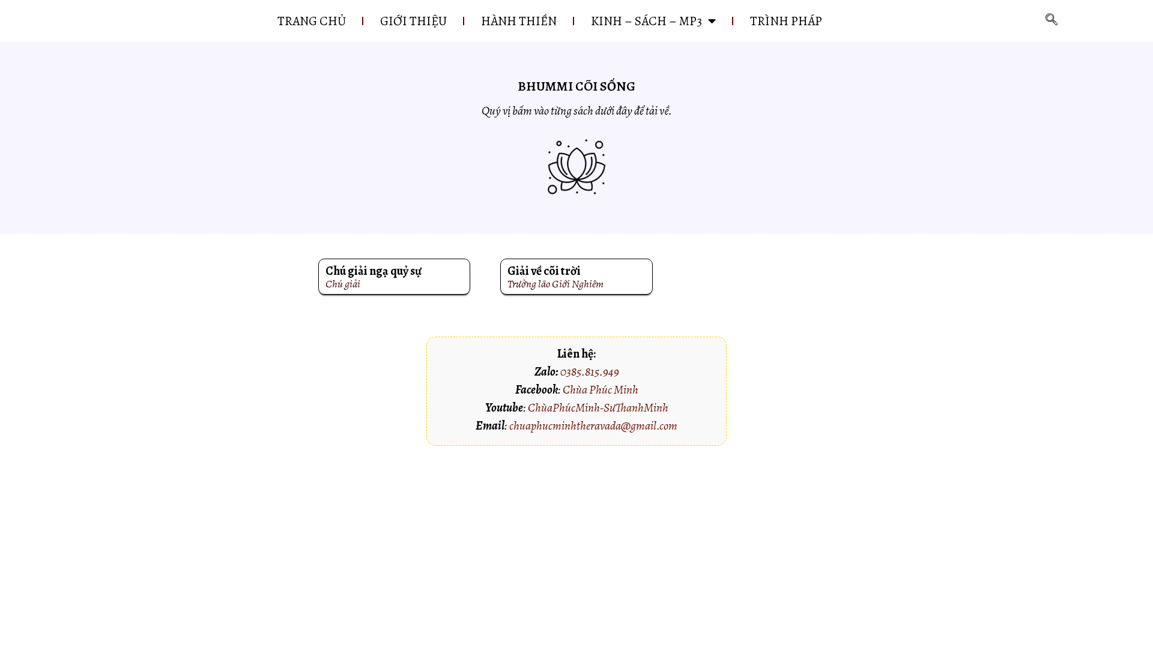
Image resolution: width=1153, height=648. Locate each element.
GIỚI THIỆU (413, 21)
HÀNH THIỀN (519, 21)
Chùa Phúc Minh (600, 390)
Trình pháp (786, 21)
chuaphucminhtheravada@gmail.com (593, 426)
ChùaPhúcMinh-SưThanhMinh (598, 408)
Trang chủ (311, 21)
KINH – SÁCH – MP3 (646, 21)
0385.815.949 (589, 372)
